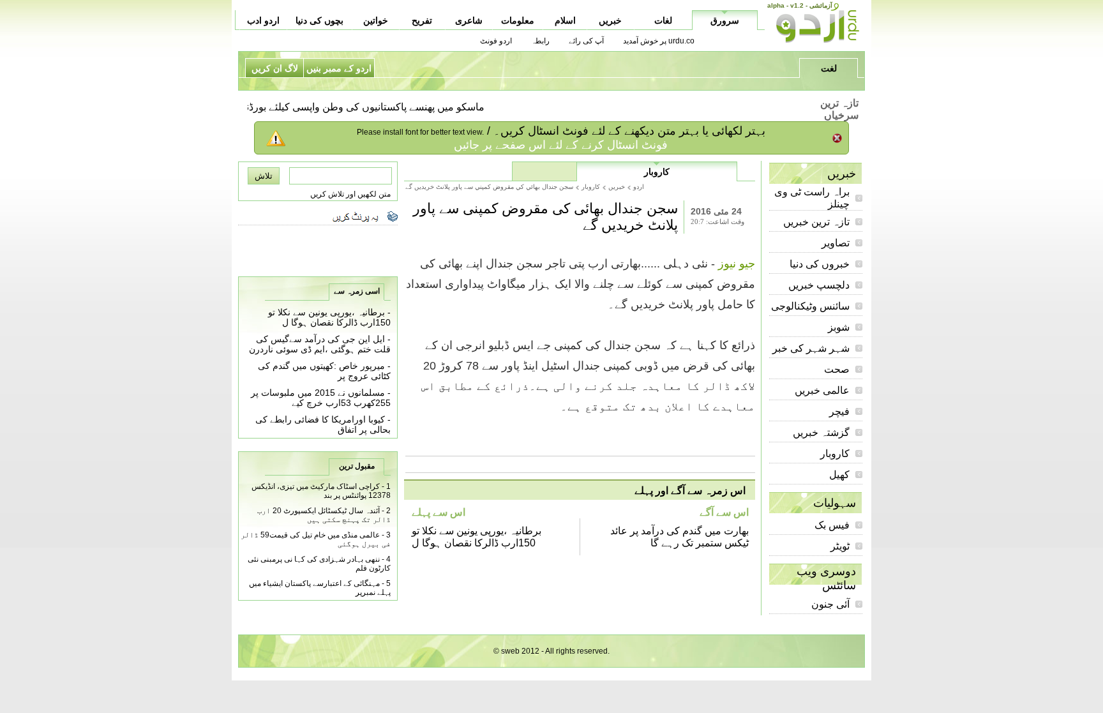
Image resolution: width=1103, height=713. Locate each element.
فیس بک (832, 525)
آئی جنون (830, 604)
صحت (837, 369)
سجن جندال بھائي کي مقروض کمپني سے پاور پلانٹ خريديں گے (489, 186)
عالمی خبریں (822, 390)
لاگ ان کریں (274, 68)
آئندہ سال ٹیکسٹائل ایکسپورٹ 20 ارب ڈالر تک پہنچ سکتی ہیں (324, 515)
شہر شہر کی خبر (811, 348)
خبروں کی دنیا (820, 264)
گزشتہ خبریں (821, 432)
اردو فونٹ (496, 40)
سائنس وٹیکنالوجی (810, 306)
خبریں (616, 186)
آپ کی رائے (586, 40)
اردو (638, 186)
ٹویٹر (840, 546)
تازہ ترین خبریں (816, 221)
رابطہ (540, 40)
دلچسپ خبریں (819, 285)
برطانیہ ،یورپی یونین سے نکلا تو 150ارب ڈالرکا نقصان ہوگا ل (329, 317)
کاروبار (835, 453)
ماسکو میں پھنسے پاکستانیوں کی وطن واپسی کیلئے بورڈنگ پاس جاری (348, 106)
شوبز (839, 327)
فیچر (839, 411)
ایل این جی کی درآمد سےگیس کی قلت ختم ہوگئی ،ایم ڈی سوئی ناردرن (320, 344)
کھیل (839, 474)
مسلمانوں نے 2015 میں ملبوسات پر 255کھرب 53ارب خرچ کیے (321, 397)
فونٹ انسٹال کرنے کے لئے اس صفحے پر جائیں (561, 145)
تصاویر (836, 242)
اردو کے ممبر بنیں (338, 68)
